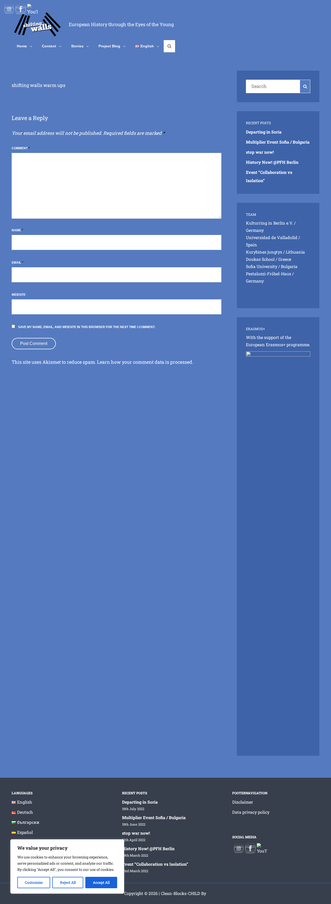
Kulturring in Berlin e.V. (269, 223)
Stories (77, 46)
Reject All (68, 882)
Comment (21, 148)
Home (22, 46)
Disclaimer (242, 802)
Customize (34, 882)
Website (19, 295)
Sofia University (261, 266)
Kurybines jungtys (264, 252)
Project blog (109, 46)
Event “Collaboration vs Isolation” (155, 864)
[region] (67, 866)
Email (17, 262)
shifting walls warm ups (38, 85)
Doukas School (260, 259)
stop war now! (260, 152)
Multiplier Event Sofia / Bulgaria (278, 142)
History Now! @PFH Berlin (272, 162)
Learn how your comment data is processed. (145, 362)
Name (17, 230)
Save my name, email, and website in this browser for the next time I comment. (86, 327)
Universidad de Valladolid (271, 237)
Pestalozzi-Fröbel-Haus (268, 273)
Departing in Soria (264, 132)
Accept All (101, 882)
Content (49, 46)
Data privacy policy (250, 812)
